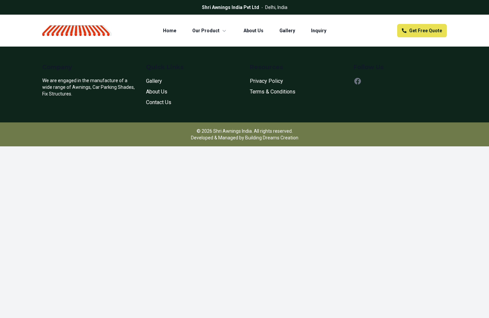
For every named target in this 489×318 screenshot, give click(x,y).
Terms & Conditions (272, 91)
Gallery (287, 30)
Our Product (206, 30)
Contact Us (158, 102)
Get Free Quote (425, 30)
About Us (253, 30)
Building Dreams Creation (271, 137)
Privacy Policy (266, 81)
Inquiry (318, 30)
